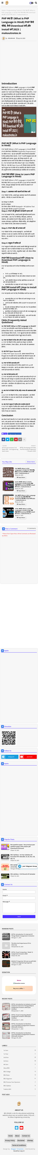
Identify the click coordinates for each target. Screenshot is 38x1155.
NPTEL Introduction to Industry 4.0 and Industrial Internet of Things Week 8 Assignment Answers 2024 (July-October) (23, 1006)
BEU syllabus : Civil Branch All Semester (22, 874)
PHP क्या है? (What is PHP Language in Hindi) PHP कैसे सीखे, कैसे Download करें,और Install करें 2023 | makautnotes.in (25, 471)
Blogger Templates (17, 1149)
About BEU (19, 1068)
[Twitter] (7, 439)
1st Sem (20, 1050)
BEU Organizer (20, 1079)
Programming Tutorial (14, 10)
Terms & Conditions (19, 1145)
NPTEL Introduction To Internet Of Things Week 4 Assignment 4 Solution (22, 935)
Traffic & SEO (19, 1089)
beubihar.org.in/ (19, 1151)
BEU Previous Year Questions (19, 1082)
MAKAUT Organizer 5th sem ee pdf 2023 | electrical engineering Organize (23, 962)
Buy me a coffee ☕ (19, 988)
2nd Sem (20, 1057)
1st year (19, 1054)
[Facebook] (3, 439)
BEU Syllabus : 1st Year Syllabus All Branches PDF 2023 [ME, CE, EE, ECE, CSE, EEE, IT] (22, 856)
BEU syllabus (19, 1086)
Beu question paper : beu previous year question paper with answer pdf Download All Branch (22, 846)
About (17, 1136)
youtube (29, 757)
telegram (11, 757)
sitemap (30, 1140)
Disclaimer (21, 1140)
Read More (21, 477)
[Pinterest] (16, 439)
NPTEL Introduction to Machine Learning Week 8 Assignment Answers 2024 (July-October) (23, 1025)
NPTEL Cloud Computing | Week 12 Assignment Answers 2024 (22, 953)
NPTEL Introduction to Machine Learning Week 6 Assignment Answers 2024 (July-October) (23, 1034)
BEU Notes (20, 1075)
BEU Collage (20, 1071)
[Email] (20, 439)
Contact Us (26, 1136)
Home (4, 10)
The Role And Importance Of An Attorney (21, 944)
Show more (31, 462)
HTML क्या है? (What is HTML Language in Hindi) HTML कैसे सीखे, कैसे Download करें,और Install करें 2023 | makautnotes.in (25, 511)
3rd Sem (20, 1061)
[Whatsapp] (12, 439)
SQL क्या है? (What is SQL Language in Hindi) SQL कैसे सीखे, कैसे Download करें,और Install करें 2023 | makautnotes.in (25, 498)
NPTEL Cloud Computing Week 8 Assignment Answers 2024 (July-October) (21, 1016)
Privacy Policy (10, 1140)
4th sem (19, 1064)
